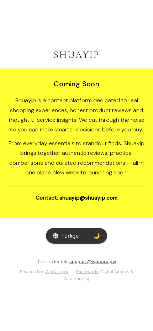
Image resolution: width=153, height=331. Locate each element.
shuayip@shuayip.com (88, 197)
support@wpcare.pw (92, 262)
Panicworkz (87, 272)
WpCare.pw (57, 272)
